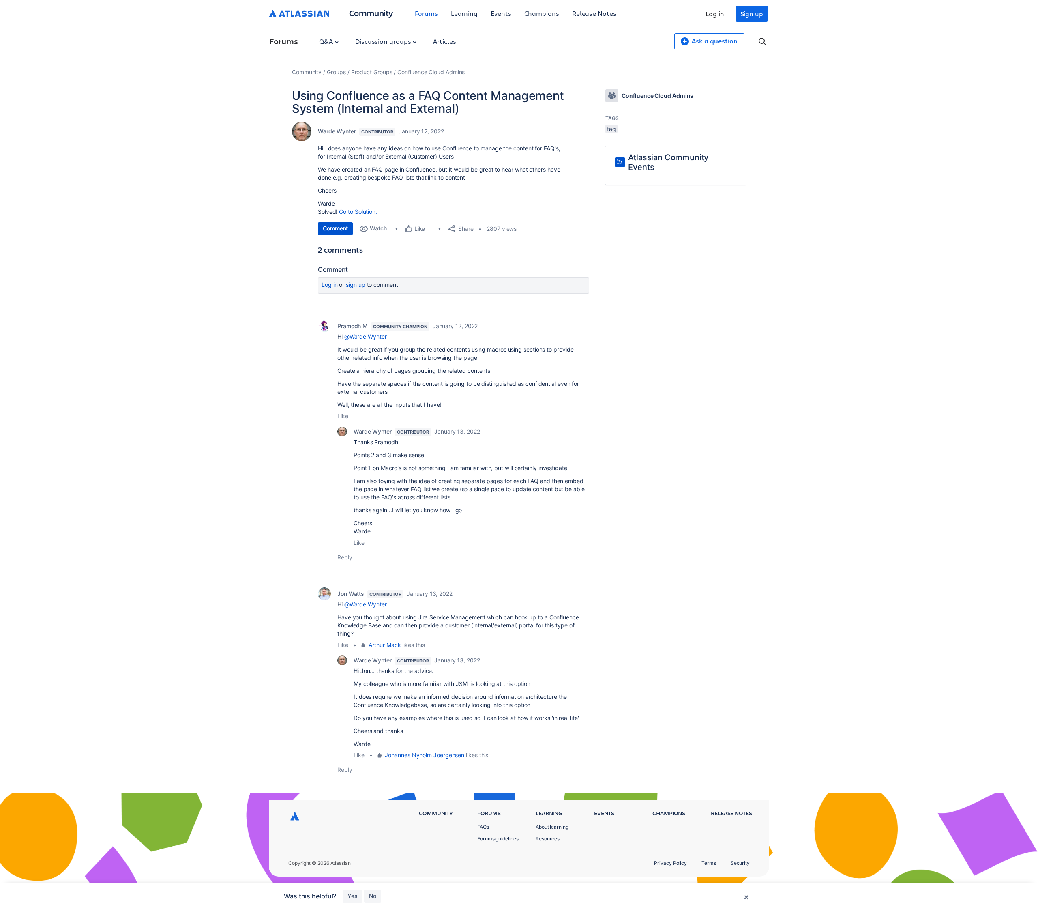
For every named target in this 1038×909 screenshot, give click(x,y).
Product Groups (371, 72)
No (372, 895)
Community (371, 13)
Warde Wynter (337, 131)
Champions (541, 13)
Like (342, 416)
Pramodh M (352, 325)
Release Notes (594, 13)
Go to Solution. (358, 211)
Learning (464, 13)
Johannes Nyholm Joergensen (424, 755)
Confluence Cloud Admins (431, 72)
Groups (336, 72)
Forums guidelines (498, 839)
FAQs (483, 827)
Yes (352, 895)
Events (501, 13)
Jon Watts (350, 593)
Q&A (327, 41)
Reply (344, 557)
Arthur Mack (385, 644)
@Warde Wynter (365, 336)
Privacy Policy (670, 863)
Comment (335, 228)
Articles (444, 41)
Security (740, 863)
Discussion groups (384, 41)
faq (611, 128)
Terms (708, 863)
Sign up (751, 13)
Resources (548, 839)
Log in (715, 13)
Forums (426, 13)
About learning (552, 827)
